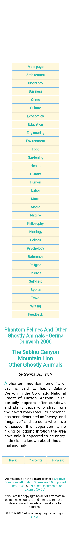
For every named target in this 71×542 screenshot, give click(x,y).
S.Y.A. (35, 517)
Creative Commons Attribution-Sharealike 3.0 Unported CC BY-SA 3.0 (35, 482)
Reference (35, 257)
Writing (35, 306)
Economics (35, 116)
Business (35, 91)
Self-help (35, 281)
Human (35, 182)
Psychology (35, 248)
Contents (35, 460)
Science (35, 273)
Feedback (35, 314)
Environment (35, 141)
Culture (35, 108)
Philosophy (35, 223)
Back (12, 460)
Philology (35, 232)
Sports (36, 290)
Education (35, 124)
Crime (35, 100)
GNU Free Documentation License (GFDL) (44, 487)
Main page (36, 67)
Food (35, 149)
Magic (35, 207)
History (35, 174)
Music (35, 199)
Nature (35, 215)
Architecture (35, 75)
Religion (35, 265)
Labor (35, 190)
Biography (35, 83)
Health (35, 166)
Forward (58, 460)
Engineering (35, 133)
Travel (35, 298)
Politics (35, 240)
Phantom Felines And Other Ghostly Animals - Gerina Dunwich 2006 (35, 336)
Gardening (35, 157)
